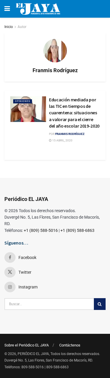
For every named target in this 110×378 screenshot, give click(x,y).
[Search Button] (100, 304)
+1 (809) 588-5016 (41, 230)
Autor (22, 27)
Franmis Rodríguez (69, 134)
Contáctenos (69, 345)
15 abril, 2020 (62, 140)
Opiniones (22, 101)
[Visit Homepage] (38, 9)
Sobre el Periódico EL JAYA (26, 345)
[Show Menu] (7, 9)
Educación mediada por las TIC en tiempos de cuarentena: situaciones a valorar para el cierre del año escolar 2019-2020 (74, 113)
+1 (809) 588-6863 (77, 230)
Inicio (8, 27)
